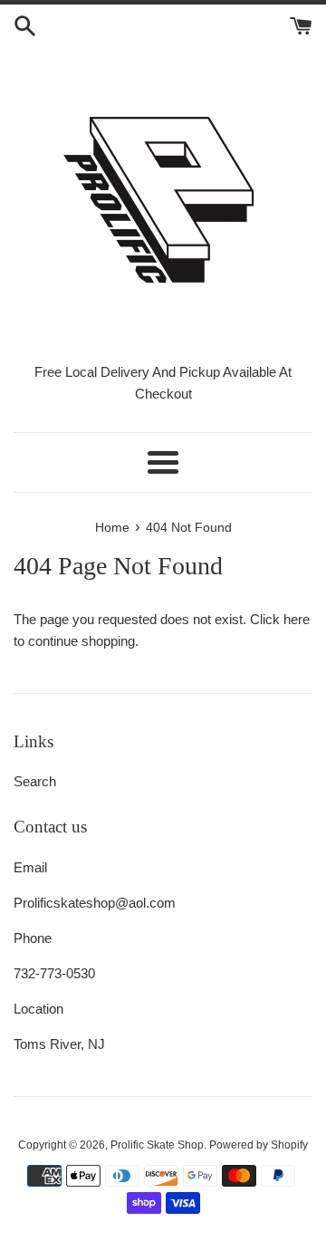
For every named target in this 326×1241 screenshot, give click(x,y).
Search (35, 781)
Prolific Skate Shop (157, 1145)
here (296, 619)
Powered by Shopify (258, 1145)
